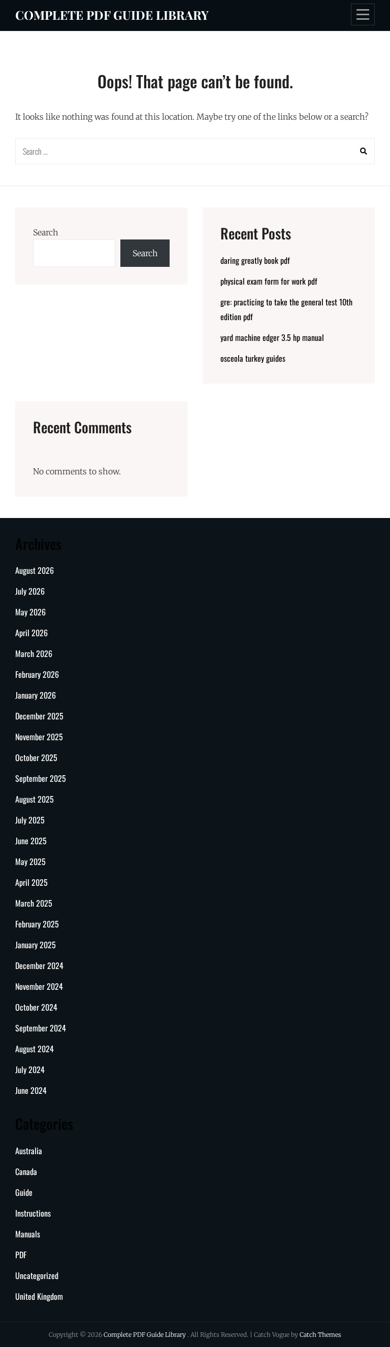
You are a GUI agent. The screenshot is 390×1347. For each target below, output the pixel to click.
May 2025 (30, 861)
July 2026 (30, 591)
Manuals (27, 1234)
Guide (23, 1192)
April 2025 (31, 882)
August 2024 (34, 1049)
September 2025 (40, 778)
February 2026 (37, 674)
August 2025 (34, 799)
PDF (20, 1255)
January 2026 (35, 695)
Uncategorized (36, 1275)
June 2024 (31, 1090)
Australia (28, 1151)
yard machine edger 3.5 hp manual (272, 337)
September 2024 (40, 1028)
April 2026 (31, 633)
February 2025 (37, 924)
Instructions (33, 1213)
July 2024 (30, 1069)
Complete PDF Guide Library (112, 15)
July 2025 (30, 820)
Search (45, 232)
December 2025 (39, 716)
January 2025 (35, 945)
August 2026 (34, 570)
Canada (26, 1171)
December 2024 (39, 965)
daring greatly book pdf (255, 260)
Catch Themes (320, 1334)
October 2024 (36, 1007)
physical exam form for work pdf (268, 281)
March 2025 (33, 903)
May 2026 (30, 612)
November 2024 (39, 986)
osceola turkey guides (252, 358)
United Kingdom (39, 1296)
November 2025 (39, 737)
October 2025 (36, 757)
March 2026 (33, 653)
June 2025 (31, 841)
